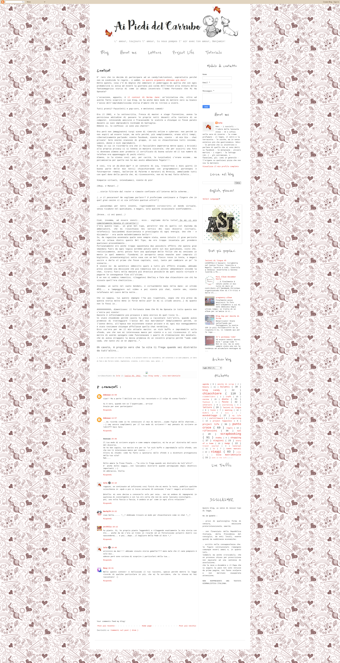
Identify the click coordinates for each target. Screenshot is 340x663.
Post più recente (105, 626)
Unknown (107, 395)
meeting (229, 410)
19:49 (114, 548)
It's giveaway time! (226, 337)
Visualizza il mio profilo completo (221, 166)
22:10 (114, 483)
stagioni (219, 440)
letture (208, 407)
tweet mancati (233, 449)
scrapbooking (230, 434)
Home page (147, 626)
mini (228, 413)
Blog (105, 52)
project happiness (223, 421)
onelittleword (216, 418)
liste (213, 410)
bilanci (226, 387)
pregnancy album (224, 297)
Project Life (183, 52)
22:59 (114, 395)
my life (236, 416)
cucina (207, 399)
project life (212, 424)
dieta (226, 399)
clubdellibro (210, 397)
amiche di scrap (226, 384)
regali (230, 428)
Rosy (105, 568)
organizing (235, 418)
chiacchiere (214, 393)
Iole (105, 483)
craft (229, 397)
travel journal (212, 446)
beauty (207, 387)
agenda (206, 384)
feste (226, 402)
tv (215, 449)
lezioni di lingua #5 (215, 260)
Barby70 (107, 511)
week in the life (220, 458)
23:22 (114, 511)
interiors (208, 405)
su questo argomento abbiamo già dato (163, 80)
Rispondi (107, 410)
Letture (154, 52)
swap (228, 443)
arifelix (107, 527)
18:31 (111, 568)
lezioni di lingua (232, 407)
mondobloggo (211, 415)
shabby (219, 438)
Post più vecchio (187, 626)
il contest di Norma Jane (143, 97)
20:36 (114, 439)
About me (128, 52)
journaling (228, 405)
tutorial (237, 446)
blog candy (154, 376)
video (238, 452)
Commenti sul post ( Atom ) (124, 630)
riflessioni (212, 431)
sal (239, 431)
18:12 (115, 527)
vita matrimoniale (171, 376)
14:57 (114, 418)
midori (207, 413)
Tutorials (214, 52)
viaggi (217, 451)
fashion (207, 402)
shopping (235, 437)
